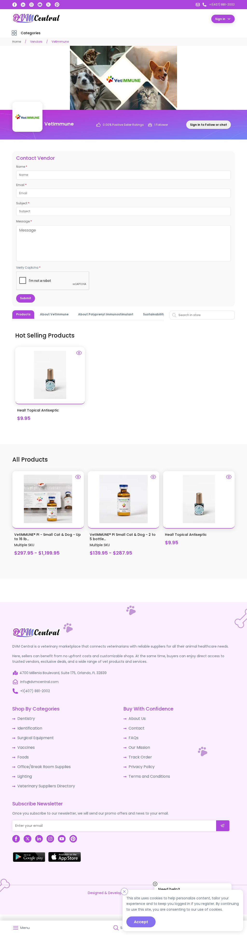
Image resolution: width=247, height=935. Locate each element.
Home (16, 41)
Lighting (23, 771)
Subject (22, 203)
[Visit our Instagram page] (31, 4)
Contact (136, 726)
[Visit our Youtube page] (40, 4)
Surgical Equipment (33, 735)
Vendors (36, 41)
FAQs (133, 735)
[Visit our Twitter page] (48, 4)
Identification (28, 726)
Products (23, 314)
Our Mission (138, 744)
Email (21, 184)
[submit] (222, 819)
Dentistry (25, 717)
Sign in (220, 19)
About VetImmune (54, 314)
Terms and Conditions (147, 771)
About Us (136, 717)
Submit (25, 298)
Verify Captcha (28, 267)
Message (24, 221)
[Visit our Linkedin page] (23, 4)
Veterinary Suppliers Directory (42, 780)
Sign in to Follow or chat (208, 124)
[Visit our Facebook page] (14, 4)
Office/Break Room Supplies (41, 762)
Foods (22, 753)
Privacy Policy (140, 762)
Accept (141, 922)
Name (21, 166)
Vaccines (25, 744)
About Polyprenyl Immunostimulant (105, 314)
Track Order (139, 753)
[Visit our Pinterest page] (57, 4)
